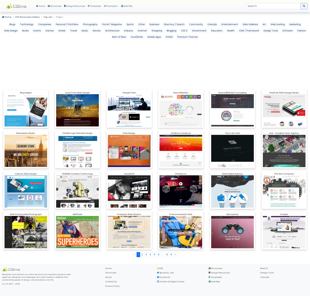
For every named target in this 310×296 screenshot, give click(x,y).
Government (199, 30)
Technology (26, 24)
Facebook (164, 277)
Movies (97, 30)
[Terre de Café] (232, 161)
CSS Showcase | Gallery (27, 17)
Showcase (56, 6)
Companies (44, 24)
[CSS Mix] (11, 269)
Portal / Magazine (112, 24)
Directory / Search (174, 24)
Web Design (11, 30)
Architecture (112, 30)
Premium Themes (187, 37)
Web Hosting (278, 24)
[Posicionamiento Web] (181, 235)
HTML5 (169, 37)
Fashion (301, 30)
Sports (130, 24)
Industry (128, 30)
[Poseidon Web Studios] (129, 248)
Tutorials (264, 277)
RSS (161, 268)
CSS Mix (17, 6)
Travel (73, 30)
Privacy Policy (112, 286)
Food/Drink (137, 37)
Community (196, 24)
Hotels (61, 30)
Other (141, 24)
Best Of (264, 268)
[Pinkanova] (181, 205)
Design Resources (75, 6)
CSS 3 (184, 30)
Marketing (295, 24)
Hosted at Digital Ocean (171, 281)
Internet (142, 30)
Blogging (171, 30)
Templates (95, 6)
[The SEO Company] (284, 203)
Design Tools (271, 30)
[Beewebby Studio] (26, 163)
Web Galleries (250, 24)
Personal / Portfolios (67, 24)
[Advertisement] (155, 64)
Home (41, 6)
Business (154, 24)
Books (25, 30)
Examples (111, 6)
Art (264, 24)
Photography (90, 24)
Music (85, 30)
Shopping (157, 30)
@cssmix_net (166, 272)
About (108, 277)
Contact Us (111, 281)
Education (216, 30)
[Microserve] (232, 235)
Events (37, 30)
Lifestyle (212, 24)
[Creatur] (284, 245)
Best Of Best (119, 37)
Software (288, 30)
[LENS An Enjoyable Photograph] (26, 238)
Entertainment (230, 24)
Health (230, 30)
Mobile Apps (154, 37)
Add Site (127, 6)
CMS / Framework (249, 30)
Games (50, 30)
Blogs (12, 24)
